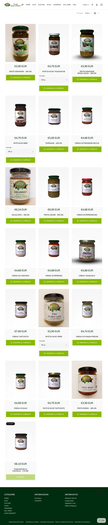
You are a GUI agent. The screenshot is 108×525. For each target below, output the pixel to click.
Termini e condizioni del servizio (64, 522)
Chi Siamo (38, 498)
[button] (88, 13)
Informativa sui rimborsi (32, 522)
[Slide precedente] (41, 43)
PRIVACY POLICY (71, 498)
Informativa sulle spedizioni (82, 522)
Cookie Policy (69, 501)
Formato (42, 76)
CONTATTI (38, 501)
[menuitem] (74, 4)
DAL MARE (8, 511)
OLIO (6, 501)
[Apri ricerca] (92, 4)
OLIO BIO (7, 503)
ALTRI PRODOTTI (10, 513)
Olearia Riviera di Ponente (16, 522)
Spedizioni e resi (70, 503)
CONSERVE (8, 508)
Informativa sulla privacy (47, 522)
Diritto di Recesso (70, 506)
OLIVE (6, 506)
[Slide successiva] (66, 43)
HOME (6, 498)
